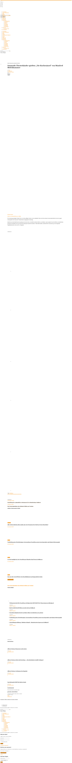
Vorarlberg (4, 11)
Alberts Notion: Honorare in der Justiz (17, 648)
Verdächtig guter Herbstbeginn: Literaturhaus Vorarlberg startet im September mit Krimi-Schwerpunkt (33, 542)
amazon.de (9, 696)
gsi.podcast (4, 29)
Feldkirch (11, 493)
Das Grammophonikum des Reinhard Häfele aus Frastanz (20, 585)
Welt (3, 13)
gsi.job (5, 42)
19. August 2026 (10, 578)
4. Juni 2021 (9, 71)
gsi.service (4, 20)
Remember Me (4, 741)
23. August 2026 (10, 651)
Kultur (3, 16)
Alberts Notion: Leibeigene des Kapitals (17, 671)
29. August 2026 (10, 526)
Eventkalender (7, 21)
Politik (3, 14)
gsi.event (6, 22)
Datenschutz (4, 704)
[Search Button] (9, 709)
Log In (1, 754)
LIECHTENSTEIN (5, 12)
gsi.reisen (6, 23)
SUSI (10, 684)
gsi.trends (6, 25)
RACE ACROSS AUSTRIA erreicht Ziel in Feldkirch (22, 607)
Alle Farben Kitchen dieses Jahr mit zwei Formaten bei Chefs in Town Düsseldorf (27, 524)
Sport (3, 17)
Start (8, 63)
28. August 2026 (10, 544)
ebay (8, 695)
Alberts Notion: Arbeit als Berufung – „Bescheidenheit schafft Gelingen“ (25, 660)
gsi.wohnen (6, 26)
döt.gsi (18, 63)
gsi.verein (4, 19)
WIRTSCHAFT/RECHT (6, 15)
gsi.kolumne (6, 28)
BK (9, 70)
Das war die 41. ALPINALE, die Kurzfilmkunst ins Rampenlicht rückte (24, 576)
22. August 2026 (10, 561)
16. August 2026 (10, 662)
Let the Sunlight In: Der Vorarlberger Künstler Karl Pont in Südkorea (24, 559)
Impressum (4, 705)
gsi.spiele (6, 24)
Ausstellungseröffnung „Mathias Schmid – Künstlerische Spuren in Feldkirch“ (29, 622)
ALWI (10, 650)
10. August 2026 (10, 673)
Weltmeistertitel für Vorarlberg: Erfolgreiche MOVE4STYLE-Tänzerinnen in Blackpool (31, 603)
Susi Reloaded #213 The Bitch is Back (16, 682)
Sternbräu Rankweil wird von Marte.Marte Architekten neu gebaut (26, 612)
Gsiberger (4, 18)
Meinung (4, 27)
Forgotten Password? (4, 745)
